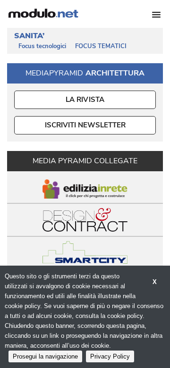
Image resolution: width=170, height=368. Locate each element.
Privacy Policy (110, 356)
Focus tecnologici (42, 46)
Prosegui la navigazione (45, 356)
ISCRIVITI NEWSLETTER (85, 125)
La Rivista (85, 99)
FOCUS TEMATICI (101, 46)
